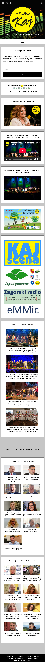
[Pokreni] (7, 159)
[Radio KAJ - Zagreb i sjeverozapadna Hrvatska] (22, 33)
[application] (22, 150)
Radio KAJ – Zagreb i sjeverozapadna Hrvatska (22, 449)
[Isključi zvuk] (35, 159)
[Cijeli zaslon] (38, 159)
